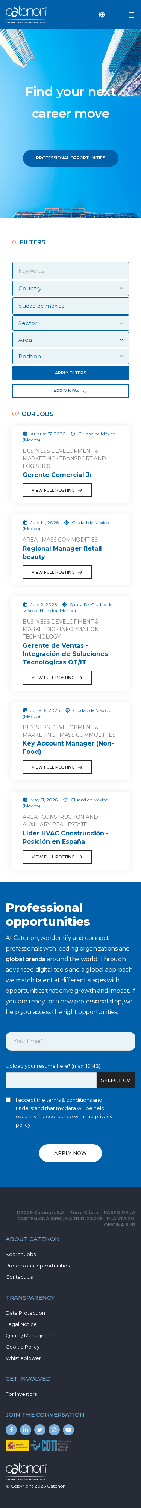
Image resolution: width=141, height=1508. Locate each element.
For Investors (21, 1394)
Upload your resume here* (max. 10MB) (53, 1066)
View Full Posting (53, 490)
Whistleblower (23, 1358)
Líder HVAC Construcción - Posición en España (66, 837)
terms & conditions (69, 1100)
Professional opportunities (38, 1266)
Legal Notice (21, 1324)
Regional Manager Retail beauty (62, 552)
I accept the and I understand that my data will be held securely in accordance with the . (64, 1112)
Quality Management (32, 1335)
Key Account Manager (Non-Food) (68, 747)
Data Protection (25, 1313)
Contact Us (19, 1277)
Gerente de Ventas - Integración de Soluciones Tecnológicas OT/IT (65, 654)
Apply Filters (70, 372)
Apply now (66, 391)
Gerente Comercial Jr (57, 474)
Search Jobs (21, 1254)
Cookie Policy (22, 1347)
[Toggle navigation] (131, 15)
